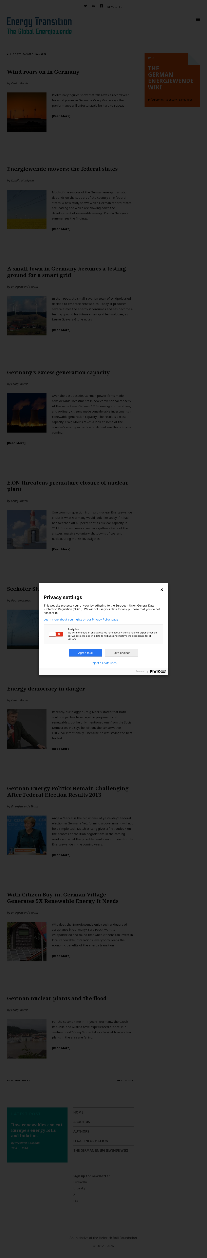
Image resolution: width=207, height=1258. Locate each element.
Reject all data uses (103, 663)
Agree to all (85, 652)
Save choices (121, 652)
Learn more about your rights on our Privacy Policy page (81, 619)
